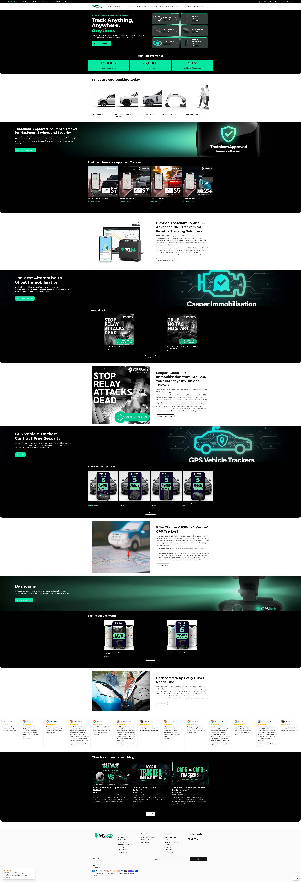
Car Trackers (97, 114)
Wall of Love (169, 852)
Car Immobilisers (145, 114)
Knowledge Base (170, 837)
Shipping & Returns (96, 863)
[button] (128, 6)
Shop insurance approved (167, 260)
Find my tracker (100, 43)
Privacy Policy (95, 858)
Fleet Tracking (123, 850)
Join (198, 859)
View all (150, 208)
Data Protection (96, 867)
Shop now (20, 454)
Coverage (168, 847)
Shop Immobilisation (165, 416)
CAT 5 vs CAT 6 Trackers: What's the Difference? (188, 788)
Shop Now (161, 703)
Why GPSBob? (146, 839)
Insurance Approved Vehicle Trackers (126, 115)
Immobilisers (122, 839)
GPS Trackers (122, 842)
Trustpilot (168, 850)
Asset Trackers (168, 114)
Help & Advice (122, 852)
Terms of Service (96, 862)
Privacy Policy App (96, 860)
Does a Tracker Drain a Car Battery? (147, 788)
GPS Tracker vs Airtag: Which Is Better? (109, 788)
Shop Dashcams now (24, 600)
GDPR (93, 865)
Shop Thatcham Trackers (25, 150)
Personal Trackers (193, 114)
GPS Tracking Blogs (148, 837)
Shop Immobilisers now (25, 298)
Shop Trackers (163, 565)
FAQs (166, 839)
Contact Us (145, 842)
